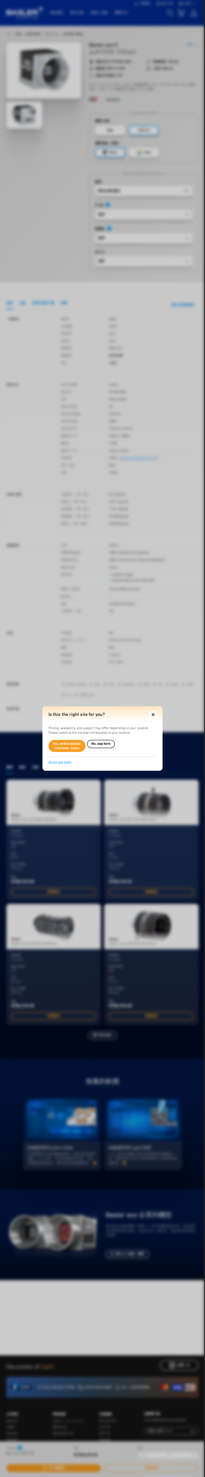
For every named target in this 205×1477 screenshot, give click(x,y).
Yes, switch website (67, 746)
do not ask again (59, 762)
